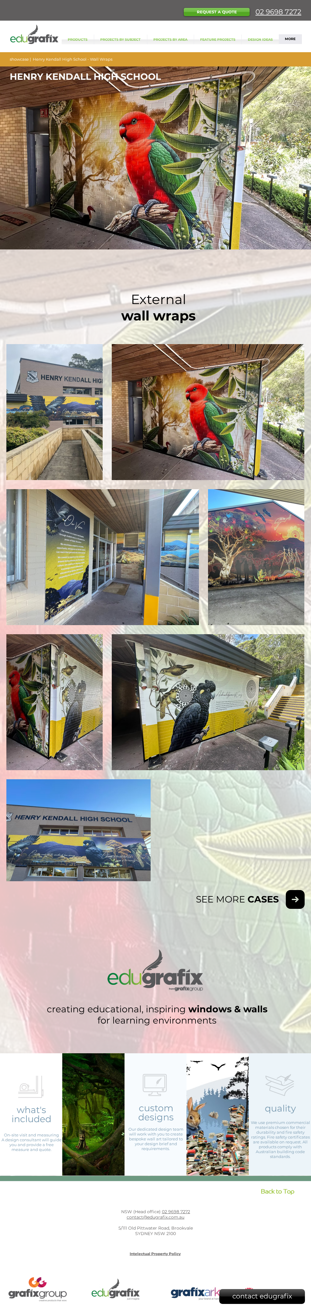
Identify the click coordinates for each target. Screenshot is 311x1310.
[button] (217, 12)
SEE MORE (237, 899)
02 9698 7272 (278, 12)
